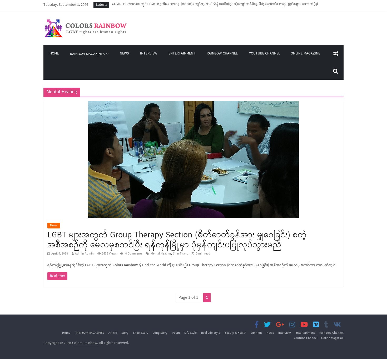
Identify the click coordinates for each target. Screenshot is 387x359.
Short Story (140, 333)
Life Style (190, 333)
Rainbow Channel (222, 54)
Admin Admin (84, 253)
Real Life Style (210, 333)
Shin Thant (180, 253)
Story (124, 333)
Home (54, 54)
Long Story (160, 333)
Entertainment (181, 54)
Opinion (256, 333)
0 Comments (133, 253)
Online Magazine (305, 54)
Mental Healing (161, 253)
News (124, 54)
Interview (148, 54)
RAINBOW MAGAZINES (87, 54)
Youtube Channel (264, 54)
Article (112, 333)
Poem (176, 333)
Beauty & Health (235, 333)
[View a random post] (336, 53)
